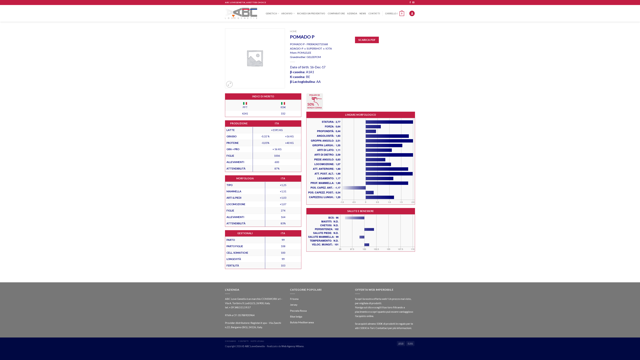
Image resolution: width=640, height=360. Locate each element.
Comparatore (336, 13)
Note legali (257, 341)
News (363, 13)
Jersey (293, 304)
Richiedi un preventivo (311, 13)
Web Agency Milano (292, 346)
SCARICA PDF (367, 39)
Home (293, 31)
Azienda (352, 13)
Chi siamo (230, 341)
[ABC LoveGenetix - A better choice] (241, 13)
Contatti (374, 13)
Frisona (294, 298)
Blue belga (296, 316)
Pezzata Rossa (298, 310)
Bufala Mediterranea (302, 322)
